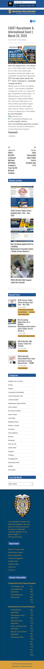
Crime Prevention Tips (15, 396)
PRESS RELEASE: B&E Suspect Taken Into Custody (21, 281)
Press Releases (22, 40)
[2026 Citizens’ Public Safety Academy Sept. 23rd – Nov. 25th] (23, 196)
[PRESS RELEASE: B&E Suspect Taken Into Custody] (23, 266)
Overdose (11, 429)
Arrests (10, 385)
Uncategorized (13, 459)
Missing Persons (13, 422)
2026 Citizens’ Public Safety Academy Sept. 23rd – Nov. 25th (21, 213)
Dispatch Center (13, 564)
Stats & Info (12, 444)
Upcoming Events (23, 314)
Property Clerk (13, 561)
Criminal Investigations (15, 558)
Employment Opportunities (26, 336)
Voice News (11, 470)
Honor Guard (12, 414)
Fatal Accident (12, 407)
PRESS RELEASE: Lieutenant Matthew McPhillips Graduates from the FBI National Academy (12, 161)
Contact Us (11, 570)
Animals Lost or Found (15, 381)
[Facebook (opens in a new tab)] (32, 22)
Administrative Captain (15, 552)
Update (10, 466)
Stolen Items (12, 448)
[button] (34, 2)
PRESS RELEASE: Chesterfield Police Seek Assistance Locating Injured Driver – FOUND (26, 359)
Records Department (15, 555)
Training (31, 312)
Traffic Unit (11, 567)
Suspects (11, 451)
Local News (11, 418)
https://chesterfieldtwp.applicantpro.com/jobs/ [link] (23, 124)
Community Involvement (25, 310)
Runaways (11, 440)
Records (10, 436)
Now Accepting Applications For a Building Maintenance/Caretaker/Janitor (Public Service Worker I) (22, 248)
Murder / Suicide (13, 425)
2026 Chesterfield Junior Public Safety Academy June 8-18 (31, 158)
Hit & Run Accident (14, 411)
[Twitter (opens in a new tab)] (35, 22)
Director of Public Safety (16, 549)
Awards (10, 388)
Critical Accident (13, 400)
